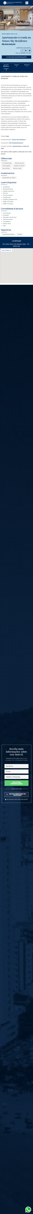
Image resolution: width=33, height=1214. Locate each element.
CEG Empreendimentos (16, 143)
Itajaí (15, 34)
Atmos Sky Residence (19, 139)
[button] (27, 3)
